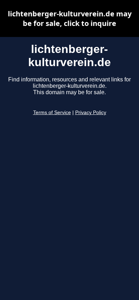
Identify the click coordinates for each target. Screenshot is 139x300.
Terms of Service (52, 112)
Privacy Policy (90, 112)
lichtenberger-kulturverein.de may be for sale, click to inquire (70, 18)
